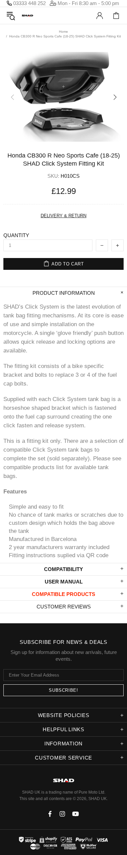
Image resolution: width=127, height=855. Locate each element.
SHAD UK (27, 16)
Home (63, 31)
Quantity (16, 235)
